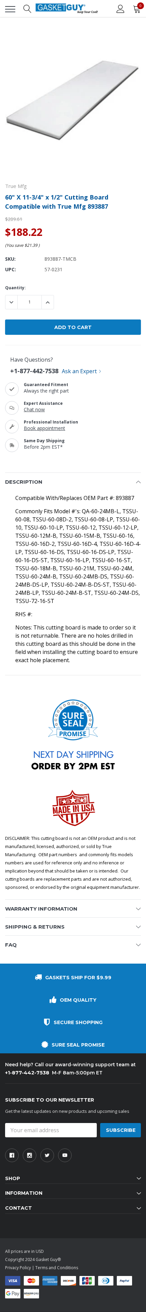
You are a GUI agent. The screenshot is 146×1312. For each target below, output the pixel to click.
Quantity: (15, 288)
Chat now (34, 409)
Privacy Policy (18, 1268)
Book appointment (44, 428)
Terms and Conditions (56, 1268)
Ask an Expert (79, 371)
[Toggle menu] (10, 9)
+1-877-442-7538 (34, 371)
